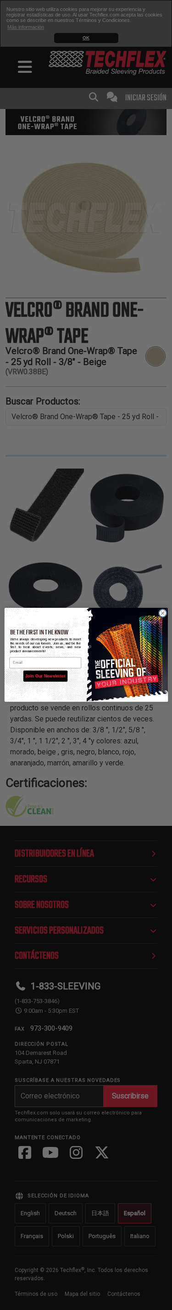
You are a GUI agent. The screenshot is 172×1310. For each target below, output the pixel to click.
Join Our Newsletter (45, 676)
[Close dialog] (162, 613)
